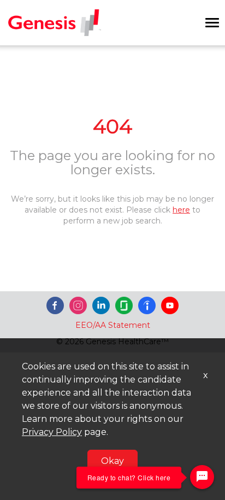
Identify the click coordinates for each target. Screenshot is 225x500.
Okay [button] (112, 461)
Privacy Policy (52, 432)
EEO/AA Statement (112, 325)
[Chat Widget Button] (202, 477)
